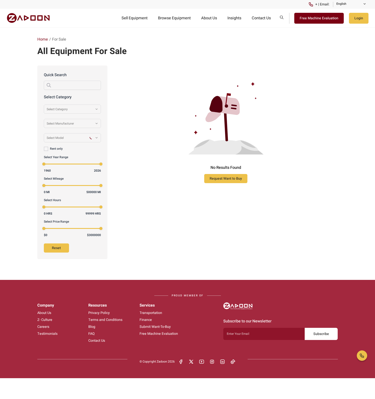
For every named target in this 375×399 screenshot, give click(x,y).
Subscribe (321, 334)
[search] (282, 17)
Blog (91, 326)
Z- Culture (44, 319)
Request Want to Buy (226, 178)
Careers (43, 326)
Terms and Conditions (105, 319)
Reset (56, 248)
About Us (209, 18)
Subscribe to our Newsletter (247, 321)
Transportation (151, 312)
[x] (191, 361)
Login (358, 18)
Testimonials (47, 333)
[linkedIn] (222, 361)
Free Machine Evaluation (319, 18)
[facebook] (180, 361)
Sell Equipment (135, 18)
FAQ (91, 333)
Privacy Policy (99, 312)
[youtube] (201, 361)
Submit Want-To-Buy (155, 326)
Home (42, 39)
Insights (234, 18)
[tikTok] (232, 361)
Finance (146, 319)
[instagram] (212, 361)
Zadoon (162, 361)
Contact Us (261, 18)
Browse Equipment (174, 18)
